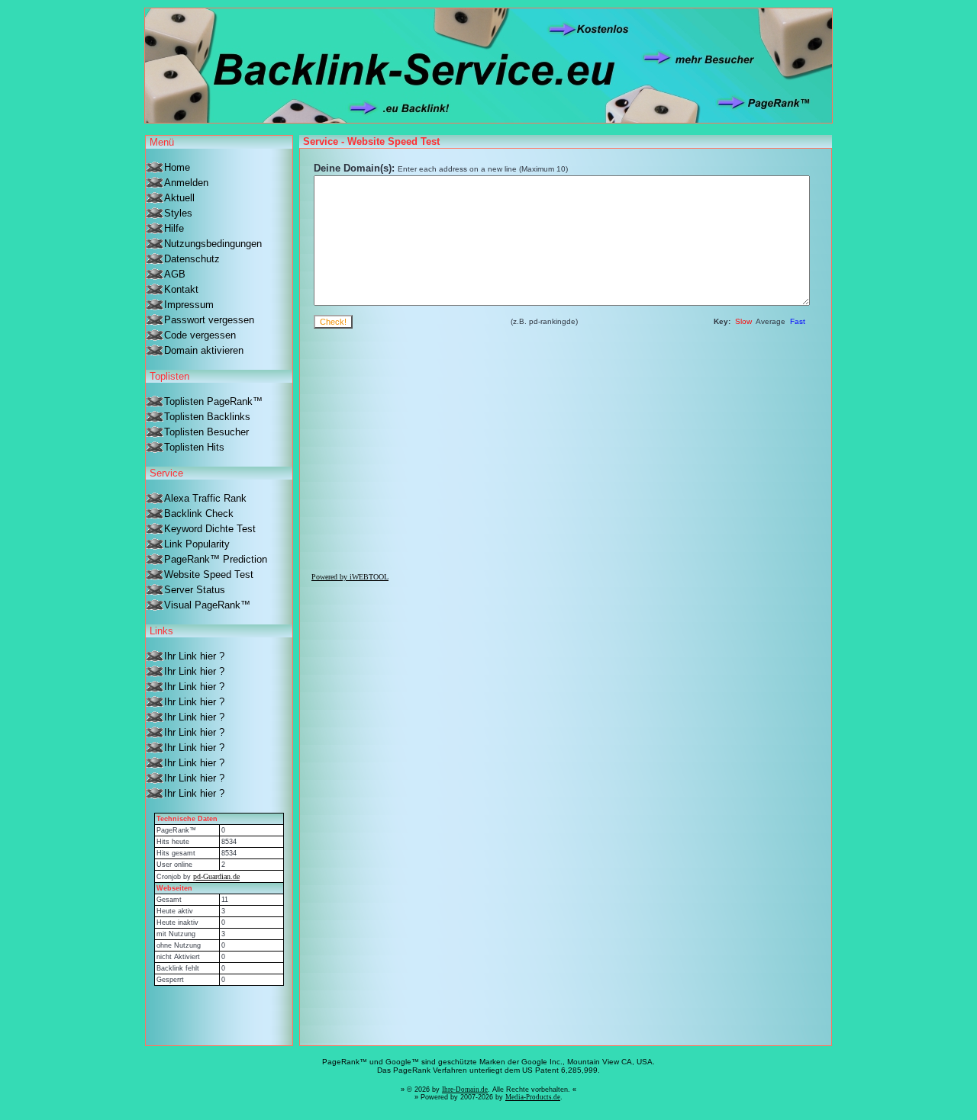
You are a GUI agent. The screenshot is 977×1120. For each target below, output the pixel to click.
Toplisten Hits (194, 447)
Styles (178, 213)
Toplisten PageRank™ (213, 401)
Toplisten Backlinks (207, 416)
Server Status (194, 589)
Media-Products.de (532, 1097)
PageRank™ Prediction (215, 559)
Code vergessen (200, 335)
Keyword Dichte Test (210, 528)
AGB (174, 274)
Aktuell (179, 198)
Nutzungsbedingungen (213, 243)
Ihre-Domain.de (465, 1089)
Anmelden (186, 182)
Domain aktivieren (203, 350)
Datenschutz (192, 259)
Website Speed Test (208, 574)
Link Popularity (197, 544)
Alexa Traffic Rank (205, 498)
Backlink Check (199, 513)
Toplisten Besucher (206, 432)
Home (177, 167)
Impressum (189, 304)
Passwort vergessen (209, 320)
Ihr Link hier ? (194, 656)
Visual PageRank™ (207, 605)
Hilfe (174, 228)
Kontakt (181, 289)
